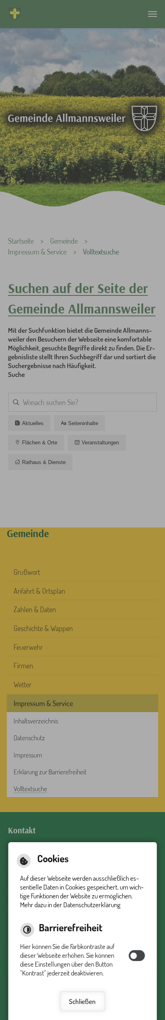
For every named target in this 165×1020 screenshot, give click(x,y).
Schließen (82, 1001)
